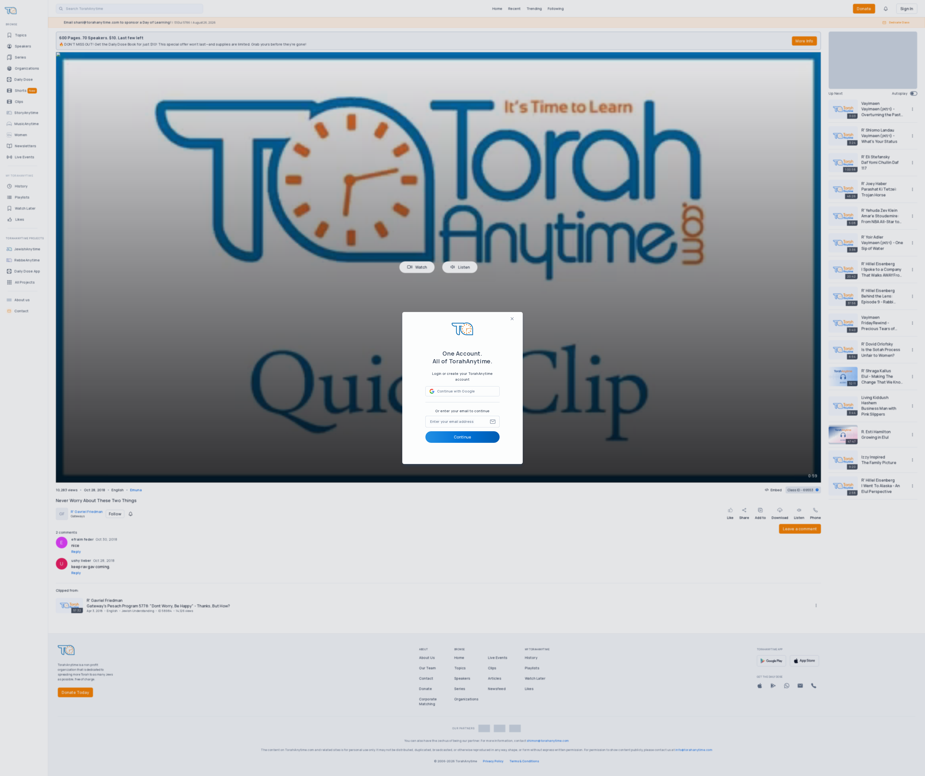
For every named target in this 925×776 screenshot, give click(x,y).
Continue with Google (456, 391)
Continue (462, 437)
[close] (512, 319)
